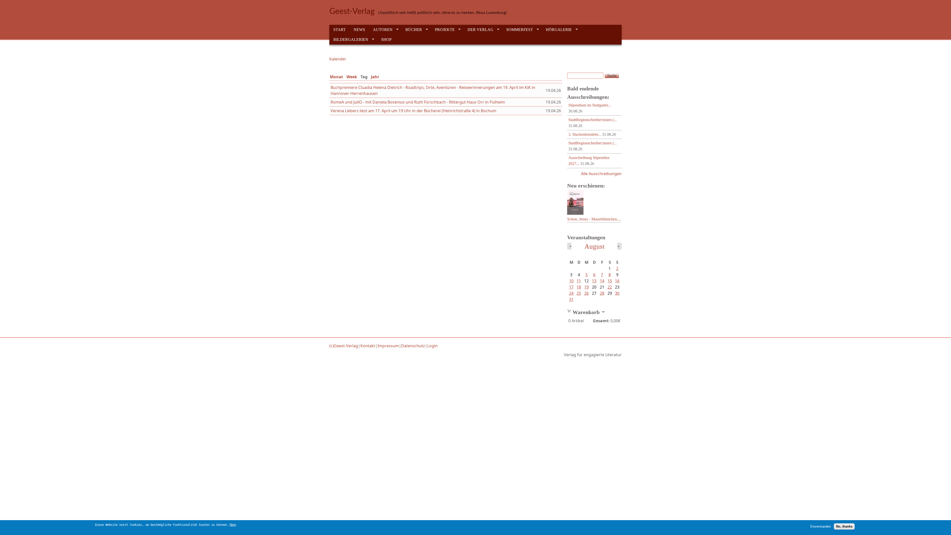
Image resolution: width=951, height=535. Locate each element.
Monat (336, 77)
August (594, 246)
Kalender (337, 59)
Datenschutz (413, 345)
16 (617, 281)
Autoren (381, 29)
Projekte (443, 29)
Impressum (388, 345)
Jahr (375, 77)
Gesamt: (601, 320)
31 (571, 299)
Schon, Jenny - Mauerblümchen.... (594, 219)
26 (586, 293)
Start (339, 29)
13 (594, 281)
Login (432, 345)
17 (571, 287)
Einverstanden (820, 526)
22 (610, 287)
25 (579, 293)
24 (571, 293)
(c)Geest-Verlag (343, 345)
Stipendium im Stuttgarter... (589, 105)
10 (571, 281)
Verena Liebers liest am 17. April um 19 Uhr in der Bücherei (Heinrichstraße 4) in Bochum (413, 110)
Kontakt (367, 345)
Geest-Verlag (352, 11)
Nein (233, 525)
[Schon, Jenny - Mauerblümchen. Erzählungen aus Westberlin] (575, 213)
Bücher (411, 29)
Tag (365, 77)
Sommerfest (517, 29)
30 (617, 293)
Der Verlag (478, 29)
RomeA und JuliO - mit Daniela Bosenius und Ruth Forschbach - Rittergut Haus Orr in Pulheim (418, 102)
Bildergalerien (348, 39)
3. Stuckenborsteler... (584, 134)
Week (351, 77)
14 (602, 281)
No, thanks (844, 526)
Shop (386, 39)
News (359, 29)
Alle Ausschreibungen (601, 173)
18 (579, 287)
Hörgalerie (557, 29)
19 (586, 287)
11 (579, 281)
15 (610, 281)
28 (602, 293)
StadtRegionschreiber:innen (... (592, 120)
